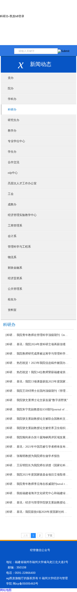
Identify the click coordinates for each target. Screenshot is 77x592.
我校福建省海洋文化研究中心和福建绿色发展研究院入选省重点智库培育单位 (43, 493)
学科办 (12, 99)
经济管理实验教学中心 (22, 215)
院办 (11, 88)
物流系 (12, 257)
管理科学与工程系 (19, 246)
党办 (11, 77)
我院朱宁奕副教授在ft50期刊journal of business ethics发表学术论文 (43, 409)
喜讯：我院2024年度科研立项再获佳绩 (41, 344)
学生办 (12, 151)
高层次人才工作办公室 (22, 183)
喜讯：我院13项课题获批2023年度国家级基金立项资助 (43, 381)
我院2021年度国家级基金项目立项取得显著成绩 (43, 474)
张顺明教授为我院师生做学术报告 (38, 456)
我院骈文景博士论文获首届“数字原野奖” (42, 400)
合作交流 (13, 162)
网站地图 (5, 590)
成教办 (12, 204)
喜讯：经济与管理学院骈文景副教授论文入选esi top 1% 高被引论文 (43, 502)
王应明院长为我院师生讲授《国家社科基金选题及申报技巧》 (43, 465)
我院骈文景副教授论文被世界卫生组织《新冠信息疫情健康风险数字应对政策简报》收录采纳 (43, 428)
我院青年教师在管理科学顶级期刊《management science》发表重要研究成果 (43, 335)
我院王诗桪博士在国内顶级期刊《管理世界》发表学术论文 (43, 390)
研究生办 (13, 120)
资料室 (12, 310)
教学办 (12, 130)
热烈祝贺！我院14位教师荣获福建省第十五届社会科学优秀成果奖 (43, 372)
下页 (49, 535)
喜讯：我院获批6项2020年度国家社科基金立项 (43, 511)
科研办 (12, 109)
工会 (11, 193)
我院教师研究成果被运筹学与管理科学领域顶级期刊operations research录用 (43, 353)
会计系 (12, 236)
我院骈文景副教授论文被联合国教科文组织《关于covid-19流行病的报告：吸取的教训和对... (43, 418)
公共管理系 (15, 288)
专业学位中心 (16, 141)
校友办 (12, 299)
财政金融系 (15, 267)
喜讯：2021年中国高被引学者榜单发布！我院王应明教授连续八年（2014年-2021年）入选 (43, 446)
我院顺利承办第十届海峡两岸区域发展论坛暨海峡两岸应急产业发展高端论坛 (43, 437)
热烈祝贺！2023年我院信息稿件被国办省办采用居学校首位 (43, 362)
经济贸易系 (15, 278)
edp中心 (13, 172)
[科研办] (11, 335)
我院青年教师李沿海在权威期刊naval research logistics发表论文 (43, 483)
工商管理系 (15, 225)
